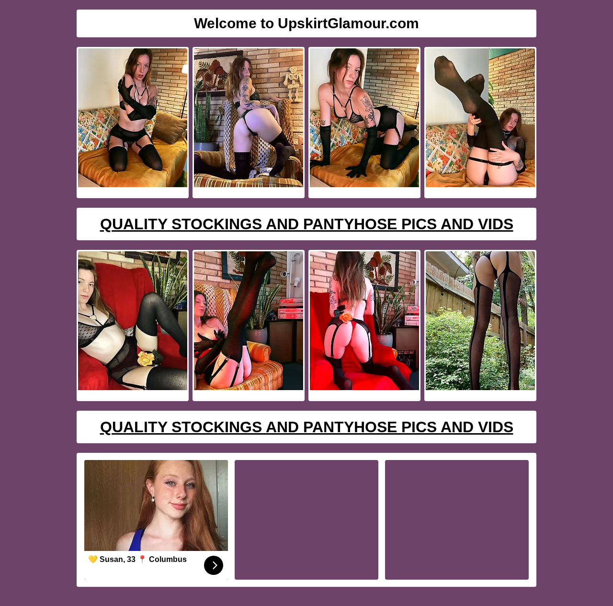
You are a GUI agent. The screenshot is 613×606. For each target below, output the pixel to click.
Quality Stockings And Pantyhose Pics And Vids (306, 224)
